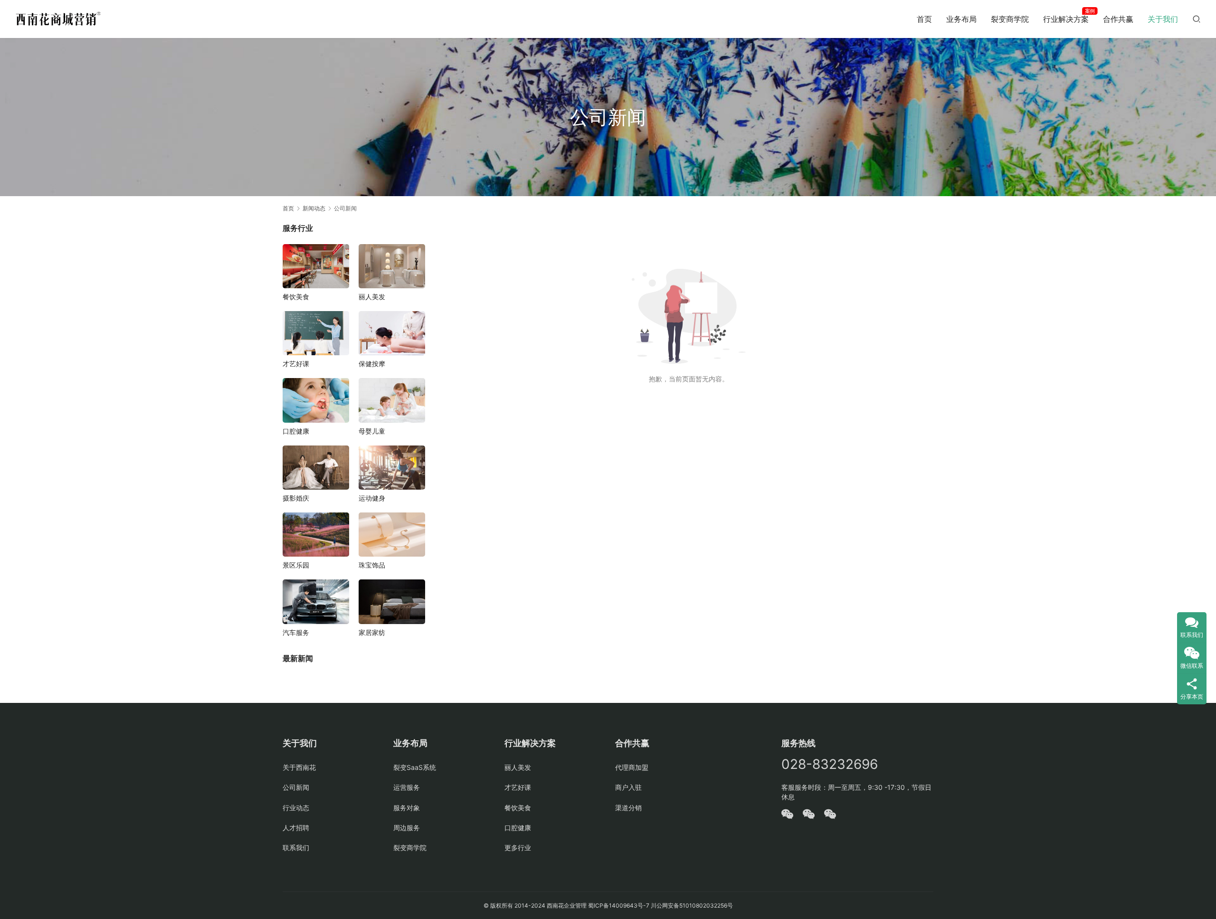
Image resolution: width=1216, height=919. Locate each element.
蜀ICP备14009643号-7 (619, 905)
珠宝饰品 (372, 565)
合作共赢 (1118, 19)
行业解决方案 (1066, 19)
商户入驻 (628, 787)
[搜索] (1196, 19)
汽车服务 (296, 632)
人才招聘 (296, 828)
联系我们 (296, 847)
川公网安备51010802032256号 (692, 905)
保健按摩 (372, 364)
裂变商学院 (1010, 19)
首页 (924, 19)
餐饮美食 (296, 297)
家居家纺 (372, 632)
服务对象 (406, 808)
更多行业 (517, 847)
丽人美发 (372, 297)
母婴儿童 (372, 431)
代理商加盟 (631, 767)
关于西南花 (299, 767)
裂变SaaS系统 (414, 767)
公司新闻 (296, 787)
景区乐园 (296, 565)
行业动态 (296, 808)
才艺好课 (296, 364)
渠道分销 (628, 808)
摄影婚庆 (296, 498)
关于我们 (1163, 19)
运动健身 (372, 498)
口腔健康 (296, 431)
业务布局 (961, 19)
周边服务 (406, 828)
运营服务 (406, 787)
